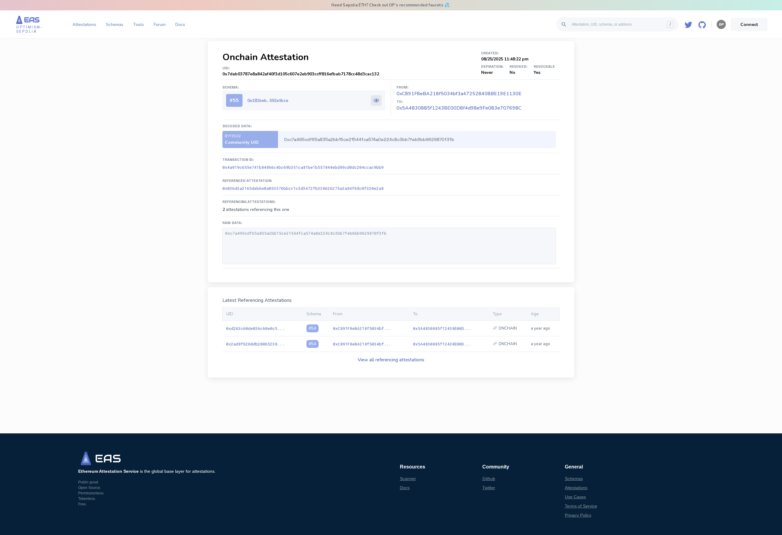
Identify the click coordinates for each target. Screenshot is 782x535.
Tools (138, 24)
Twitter (488, 487)
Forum (160, 24)
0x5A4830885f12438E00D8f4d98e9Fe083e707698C (458, 108)
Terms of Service (581, 506)
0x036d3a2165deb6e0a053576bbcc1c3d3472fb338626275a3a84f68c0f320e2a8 (303, 188)
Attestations (84, 24)
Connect (749, 24)
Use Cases (575, 496)
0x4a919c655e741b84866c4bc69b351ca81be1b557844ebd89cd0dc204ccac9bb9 (303, 167)
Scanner (408, 478)
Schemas (114, 24)
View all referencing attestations (391, 360)
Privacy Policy (578, 515)
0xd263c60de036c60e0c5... (255, 328)
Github (488, 478)
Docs (180, 24)
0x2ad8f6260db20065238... (255, 344)
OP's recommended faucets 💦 (419, 5)
